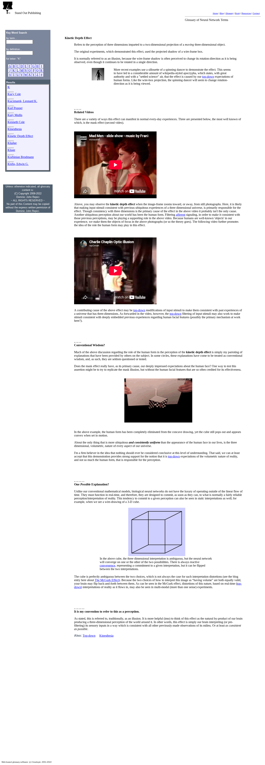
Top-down (89, 635)
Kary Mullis (15, 115)
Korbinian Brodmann (21, 157)
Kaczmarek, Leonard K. (22, 101)
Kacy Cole (14, 94)
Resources (246, 13)
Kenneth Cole (16, 122)
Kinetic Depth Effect (20, 136)
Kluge (11, 150)
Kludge (12, 143)
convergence (107, 565)
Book (237, 13)
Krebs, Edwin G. (18, 164)
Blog (222, 13)
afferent (180, 214)
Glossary (229, 13)
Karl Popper (15, 108)
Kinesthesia (15, 129)
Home (215, 13)
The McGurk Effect (107, 580)
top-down (208, 76)
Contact (256, 13)
